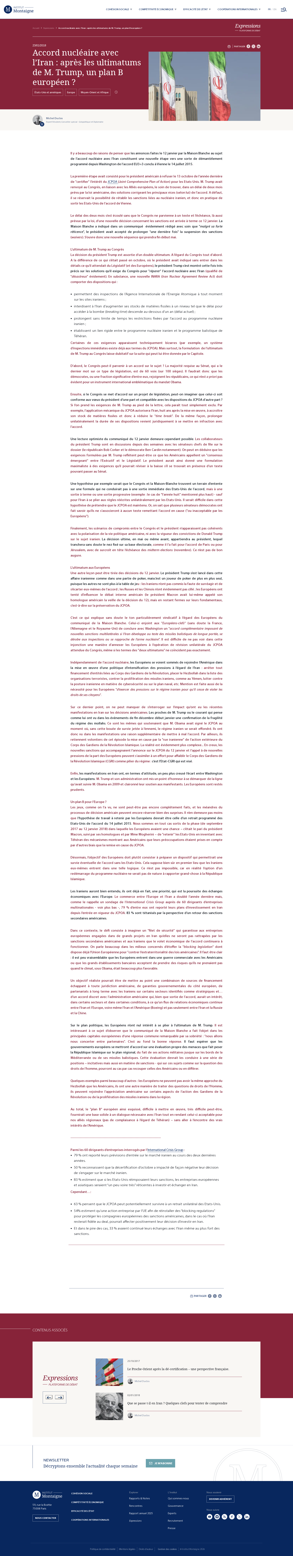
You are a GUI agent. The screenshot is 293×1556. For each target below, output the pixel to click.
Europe (71, 92)
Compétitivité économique (87, 1502)
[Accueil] (19, 9)
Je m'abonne (163, 1463)
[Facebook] (248, 46)
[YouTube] (210, 1517)
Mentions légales (127, 1549)
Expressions (48, 28)
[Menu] (284, 9)
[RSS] (224, 1517)
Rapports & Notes (139, 1498)
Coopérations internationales (90, 1519)
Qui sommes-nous (178, 1498)
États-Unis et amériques (47, 92)
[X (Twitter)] (239, 1517)
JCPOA (113, 182)
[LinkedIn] (258, 46)
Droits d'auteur (146, 1549)
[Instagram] (217, 1517)
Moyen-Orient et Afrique (95, 92)
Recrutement (175, 1520)
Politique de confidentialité (102, 1549)
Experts (172, 1513)
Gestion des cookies (167, 1549)
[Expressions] (247, 28)
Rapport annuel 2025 (141, 1513)
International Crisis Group (165, 1150)
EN (275, 9)
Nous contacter (45, 1518)
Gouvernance (175, 1505)
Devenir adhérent (220, 1499)
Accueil (36, 28)
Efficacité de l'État (82, 1511)
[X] (253, 46)
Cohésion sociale (81, 1493)
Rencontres (135, 1505)
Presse (171, 1528)
